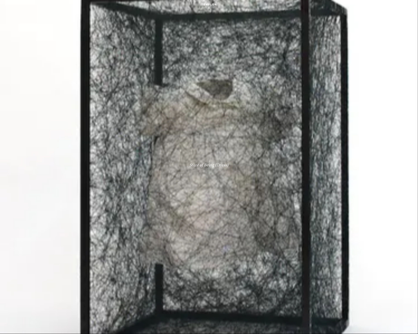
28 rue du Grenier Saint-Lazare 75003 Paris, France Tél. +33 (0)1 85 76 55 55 (17, 313)
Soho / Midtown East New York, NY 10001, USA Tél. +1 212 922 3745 (119, 313)
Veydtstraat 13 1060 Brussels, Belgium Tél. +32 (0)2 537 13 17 (118, 299)
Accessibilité (409, 330)
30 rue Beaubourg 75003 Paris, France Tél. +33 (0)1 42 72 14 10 (14, 299)
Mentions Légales (387, 330)
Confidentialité (399, 330)
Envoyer (218, 316)
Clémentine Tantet (39, 330)
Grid (57, 330)
